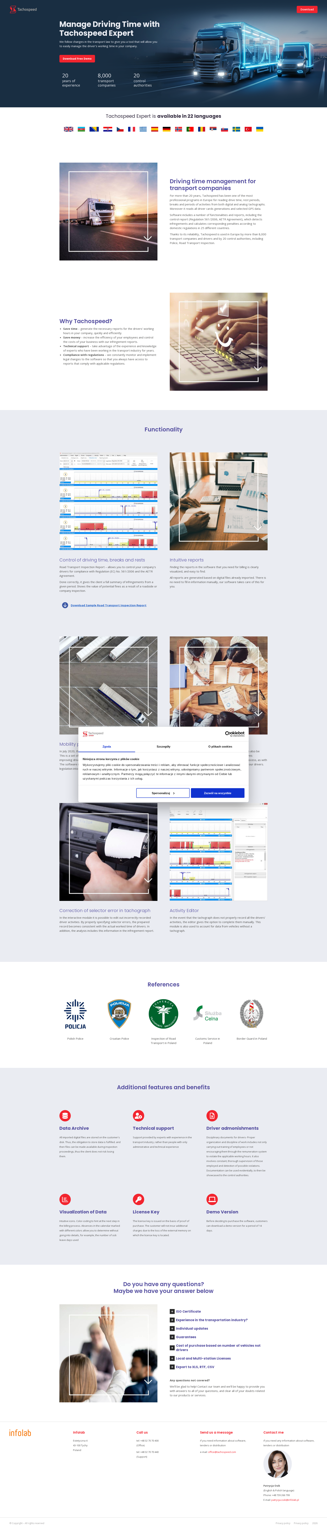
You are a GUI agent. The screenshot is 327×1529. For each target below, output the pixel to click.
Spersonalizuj (161, 793)
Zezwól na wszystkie (217, 793)
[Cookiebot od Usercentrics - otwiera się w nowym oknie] (227, 734)
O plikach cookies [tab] (220, 746)
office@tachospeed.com (222, 1452)
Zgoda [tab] (107, 746)
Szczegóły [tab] (164, 746)
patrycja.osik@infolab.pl (285, 1500)
